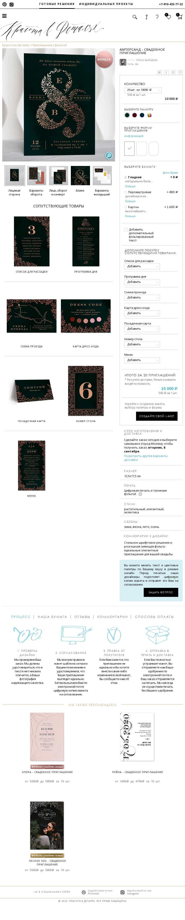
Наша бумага (52, 616)
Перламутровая (139, 192)
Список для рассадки (139, 261)
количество (134, 84)
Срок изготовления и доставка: (143, 432)
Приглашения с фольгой (49, 45)
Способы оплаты (154, 616)
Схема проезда (135, 292)
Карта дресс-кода (136, 308)
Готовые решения (57, 4)
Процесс (21, 616)
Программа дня (135, 276)
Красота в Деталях (15, 45)
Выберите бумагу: (140, 167)
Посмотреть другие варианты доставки (146, 458)
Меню (128, 355)
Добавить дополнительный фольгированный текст (141, 235)
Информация (133, 136)
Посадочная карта (137, 323)
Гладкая (134, 177)
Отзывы (82, 616)
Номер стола (133, 339)
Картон (133, 207)
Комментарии (112, 616)
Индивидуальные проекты (106, 4)
